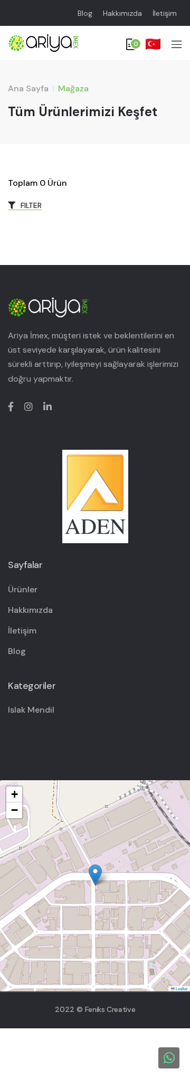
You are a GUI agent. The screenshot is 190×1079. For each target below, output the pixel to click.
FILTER (30, 205)
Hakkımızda (122, 13)
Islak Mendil (31, 709)
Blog (85, 13)
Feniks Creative (110, 1009)
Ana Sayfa (28, 88)
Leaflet (181, 988)
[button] (95, 875)
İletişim (165, 13)
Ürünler (22, 589)
